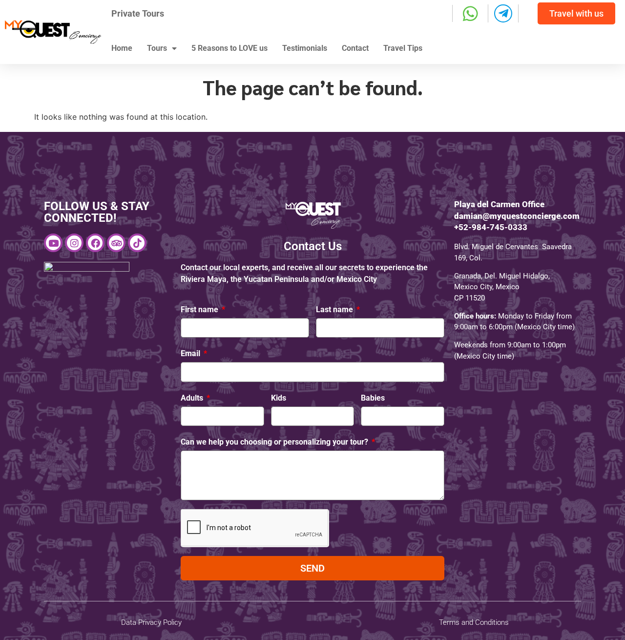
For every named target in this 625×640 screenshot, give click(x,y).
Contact (355, 48)
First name (200, 309)
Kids (278, 398)
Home (121, 48)
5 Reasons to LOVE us (229, 48)
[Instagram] (74, 243)
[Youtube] (53, 243)
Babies (373, 398)
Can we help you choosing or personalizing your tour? (275, 442)
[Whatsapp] (470, 13)
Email (191, 353)
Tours (157, 48)
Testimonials (304, 48)
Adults (193, 398)
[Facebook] (95, 243)
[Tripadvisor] (116, 243)
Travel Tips (402, 48)
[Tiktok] (137, 243)
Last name (335, 309)
